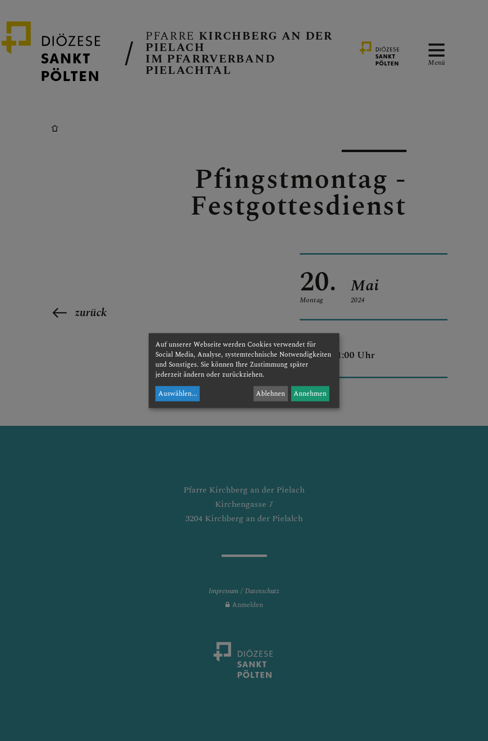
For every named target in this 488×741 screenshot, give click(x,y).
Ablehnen (270, 394)
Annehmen (310, 394)
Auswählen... (177, 394)
